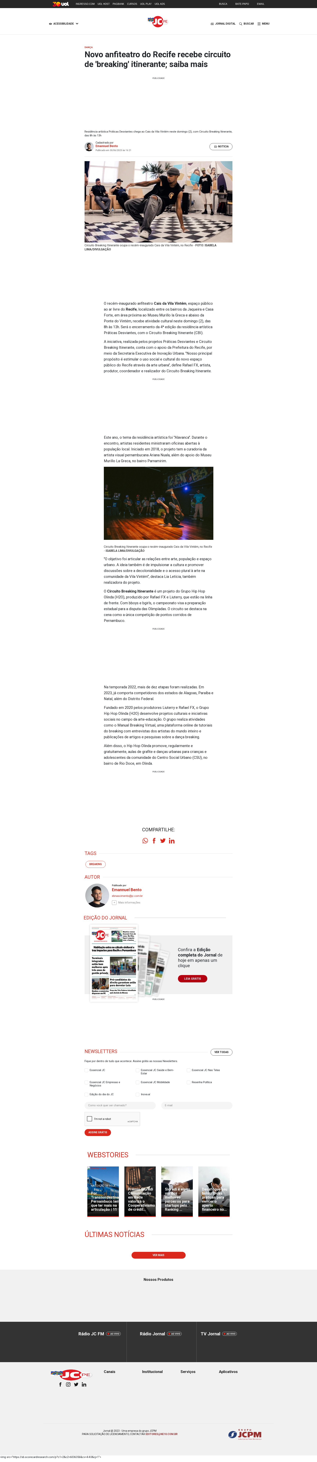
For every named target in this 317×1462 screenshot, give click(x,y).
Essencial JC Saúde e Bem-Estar (157, 1070)
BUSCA (223, 4)
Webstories (107, 1155)
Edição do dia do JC (102, 1094)
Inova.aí (145, 1094)
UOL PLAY (146, 4)
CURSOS (132, 4)
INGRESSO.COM (85, 4)
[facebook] (154, 840)
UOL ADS (160, 4)
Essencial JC (97, 1070)
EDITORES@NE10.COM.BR (162, 1434)
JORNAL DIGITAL (225, 23)
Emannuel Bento (107, 146)
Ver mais (158, 1255)
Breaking (95, 864)
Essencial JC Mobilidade (155, 1082)
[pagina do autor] (97, 895)
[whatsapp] (145, 840)
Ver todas (221, 1052)
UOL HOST (104, 4)
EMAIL (260, 4)
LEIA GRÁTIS (192, 978)
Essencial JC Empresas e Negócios (105, 1082)
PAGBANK (118, 4)
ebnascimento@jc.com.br (127, 896)
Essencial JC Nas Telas (206, 1070)
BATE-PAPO (242, 4)
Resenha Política (202, 1082)
